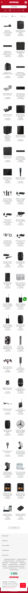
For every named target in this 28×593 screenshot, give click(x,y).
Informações (14, 540)
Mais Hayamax (14, 536)
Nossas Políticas (14, 545)
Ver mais (14, 527)
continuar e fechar (23, 585)
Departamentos (14, 550)
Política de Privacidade (10, 587)
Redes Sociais (14, 555)
